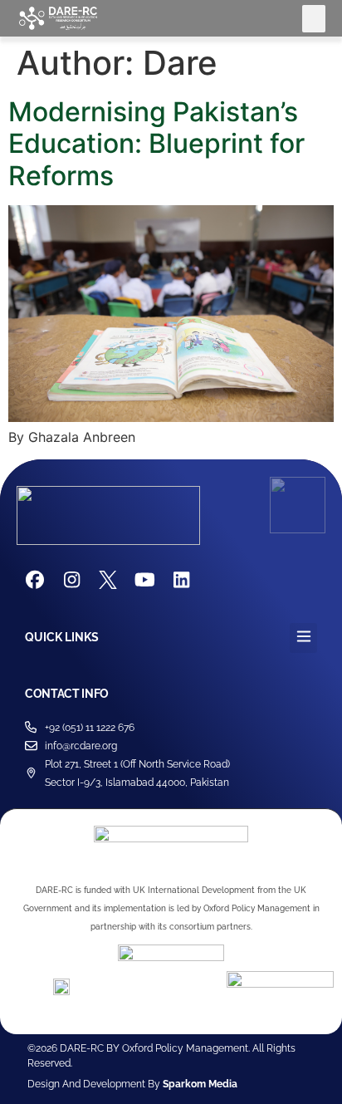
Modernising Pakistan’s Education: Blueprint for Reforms (156, 144)
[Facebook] (35, 580)
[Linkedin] (181, 580)
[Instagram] (71, 580)
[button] (313, 18)
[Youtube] (144, 580)
